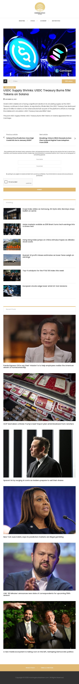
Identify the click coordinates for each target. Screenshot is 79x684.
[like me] (9, 81)
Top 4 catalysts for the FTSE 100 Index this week (43, 270)
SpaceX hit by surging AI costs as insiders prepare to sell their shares (33, 480)
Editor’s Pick (56, 21)
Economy (43, 21)
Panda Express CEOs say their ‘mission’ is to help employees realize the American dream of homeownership (38, 366)
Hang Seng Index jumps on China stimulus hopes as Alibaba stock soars (48, 241)
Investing (22, 21)
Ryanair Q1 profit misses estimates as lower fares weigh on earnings (48, 256)
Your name (39, 159)
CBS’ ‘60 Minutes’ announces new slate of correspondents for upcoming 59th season (36, 594)
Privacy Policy (30, 668)
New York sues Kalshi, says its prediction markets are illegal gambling (33, 537)
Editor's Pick (9, 87)
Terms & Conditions (47, 668)
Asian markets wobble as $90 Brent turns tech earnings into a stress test (49, 225)
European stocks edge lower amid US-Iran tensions (45, 286)
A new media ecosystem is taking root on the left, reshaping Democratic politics (38, 652)
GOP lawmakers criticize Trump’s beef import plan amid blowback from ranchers (38, 424)
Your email (39, 166)
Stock (33, 21)
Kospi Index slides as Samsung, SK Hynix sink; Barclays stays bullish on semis (48, 210)
